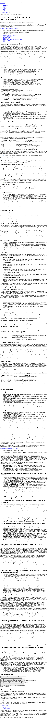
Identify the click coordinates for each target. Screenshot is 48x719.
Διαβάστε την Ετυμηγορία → (14, 28)
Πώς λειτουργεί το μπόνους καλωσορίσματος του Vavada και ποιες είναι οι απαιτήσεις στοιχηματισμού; (18, 680)
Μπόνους (4, 6)
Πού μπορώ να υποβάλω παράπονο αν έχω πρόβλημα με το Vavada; (13, 685)
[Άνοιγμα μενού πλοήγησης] (9, 12)
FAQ (4, 10)
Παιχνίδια (4, 8)
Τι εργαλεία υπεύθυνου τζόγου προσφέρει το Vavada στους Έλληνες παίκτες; (14, 682)
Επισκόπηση (5, 5)
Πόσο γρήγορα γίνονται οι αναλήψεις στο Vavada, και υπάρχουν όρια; (13, 679)
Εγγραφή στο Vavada (4, 12)
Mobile (4, 9)
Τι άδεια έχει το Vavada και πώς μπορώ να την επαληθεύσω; (11, 677)
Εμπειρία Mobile (6, 38)
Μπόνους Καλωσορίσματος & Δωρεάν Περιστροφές (12, 39)
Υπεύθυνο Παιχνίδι (6, 708)
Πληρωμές (5, 7)
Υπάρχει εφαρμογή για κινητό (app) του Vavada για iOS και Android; (12, 681)
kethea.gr (26, 128)
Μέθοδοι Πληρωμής (6, 37)
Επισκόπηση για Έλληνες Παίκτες (6, 0)
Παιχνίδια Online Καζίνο (7, 36)
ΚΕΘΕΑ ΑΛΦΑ (5, 705)
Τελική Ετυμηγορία (6, 40)
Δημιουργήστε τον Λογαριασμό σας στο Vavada (9, 448)
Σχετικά (4, 707)
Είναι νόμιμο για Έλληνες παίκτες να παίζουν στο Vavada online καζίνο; (13, 676)
